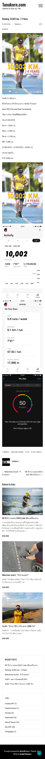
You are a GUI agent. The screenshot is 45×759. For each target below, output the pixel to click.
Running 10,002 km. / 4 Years (16, 670)
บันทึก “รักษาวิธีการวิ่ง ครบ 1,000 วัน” (18, 626)
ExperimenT (9, 718)
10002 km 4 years (17, 452)
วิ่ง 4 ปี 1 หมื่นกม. (36, 452)
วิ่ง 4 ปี (27, 452)
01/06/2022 (6, 24)
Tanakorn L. (18, 24)
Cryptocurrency (10, 708)
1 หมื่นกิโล (5, 452)
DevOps (8, 713)
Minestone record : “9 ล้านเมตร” (15, 574)
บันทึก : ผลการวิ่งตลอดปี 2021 (16, 679)
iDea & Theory (10, 722)
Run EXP (5, 29)
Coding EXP (9, 704)
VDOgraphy (9, 732)
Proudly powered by (16, 751)
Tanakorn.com (14, 4)
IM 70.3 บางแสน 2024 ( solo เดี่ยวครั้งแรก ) (20, 518)
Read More (5, 536)
